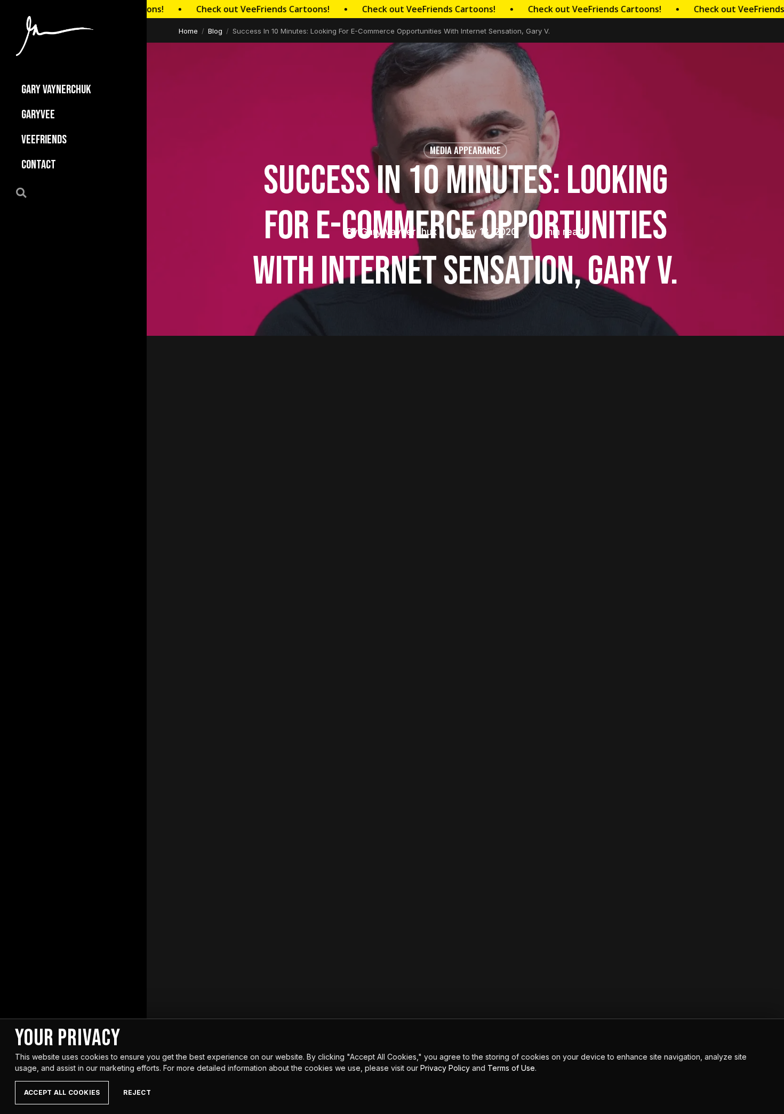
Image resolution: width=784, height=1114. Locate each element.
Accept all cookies (62, 1092)
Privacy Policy (445, 1067)
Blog (215, 31)
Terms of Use (511, 1067)
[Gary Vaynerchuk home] (54, 36)
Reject (136, 1092)
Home (188, 31)
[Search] (27, 191)
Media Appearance (465, 150)
